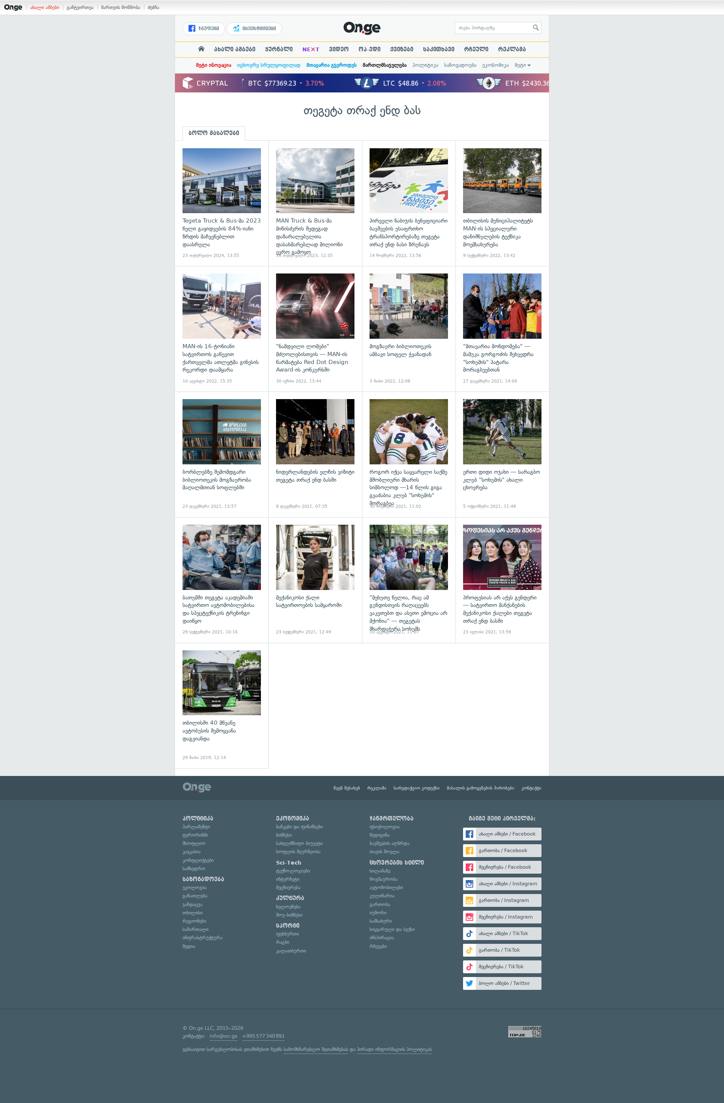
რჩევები (378, 946)
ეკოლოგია (195, 887)
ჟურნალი (279, 49)
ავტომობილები (386, 887)
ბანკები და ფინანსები (299, 827)
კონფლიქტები (198, 860)
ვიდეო (339, 49)
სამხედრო (194, 868)
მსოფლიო (194, 843)
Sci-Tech (288, 863)
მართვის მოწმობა (120, 7)
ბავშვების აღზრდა (390, 843)
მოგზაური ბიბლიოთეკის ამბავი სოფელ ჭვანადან (409, 329)
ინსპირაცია (382, 937)
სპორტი (287, 926)
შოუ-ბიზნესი (289, 915)
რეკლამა (512, 49)
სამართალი (196, 929)
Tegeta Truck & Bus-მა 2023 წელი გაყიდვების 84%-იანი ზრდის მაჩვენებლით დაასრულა (221, 203)
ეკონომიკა (495, 65)
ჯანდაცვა (192, 904)
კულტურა (290, 898)
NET (310, 49)
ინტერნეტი (287, 879)
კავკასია (192, 851)
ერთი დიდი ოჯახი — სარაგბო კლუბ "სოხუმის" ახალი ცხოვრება (502, 454)
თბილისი (192, 913)
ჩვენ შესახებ (347, 788)
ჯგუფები (208, 28)
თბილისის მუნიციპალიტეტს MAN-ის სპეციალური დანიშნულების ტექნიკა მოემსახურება (502, 203)
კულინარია (382, 896)
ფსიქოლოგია (385, 827)
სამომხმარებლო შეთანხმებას (316, 1049)
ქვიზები (401, 49)
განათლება (195, 896)
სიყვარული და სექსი (392, 929)
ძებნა (153, 7)
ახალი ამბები (44, 7)
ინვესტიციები (258, 28)
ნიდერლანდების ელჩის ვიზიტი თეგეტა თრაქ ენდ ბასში (315, 454)
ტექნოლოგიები (293, 871)
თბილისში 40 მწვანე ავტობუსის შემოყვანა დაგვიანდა (221, 705)
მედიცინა (380, 835)
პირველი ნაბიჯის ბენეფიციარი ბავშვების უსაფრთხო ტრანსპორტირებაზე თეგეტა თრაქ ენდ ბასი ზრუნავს (409, 203)
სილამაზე (380, 871)
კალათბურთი (291, 951)
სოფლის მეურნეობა (298, 851)
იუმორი (378, 913)
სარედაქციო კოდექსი (417, 788)
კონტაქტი (531, 788)
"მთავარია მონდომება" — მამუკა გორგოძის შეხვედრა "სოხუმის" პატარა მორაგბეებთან (502, 329)
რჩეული (476, 49)
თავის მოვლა (384, 851)
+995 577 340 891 (263, 1036)
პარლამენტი (196, 827)
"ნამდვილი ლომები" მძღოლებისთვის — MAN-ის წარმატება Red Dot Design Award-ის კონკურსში (315, 329)
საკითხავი (438, 49)
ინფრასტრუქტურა (202, 937)
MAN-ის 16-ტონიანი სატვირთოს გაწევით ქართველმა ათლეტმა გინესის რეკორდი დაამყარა (221, 329)
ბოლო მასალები (214, 133)
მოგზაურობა (383, 879)
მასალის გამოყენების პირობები (480, 788)
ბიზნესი (284, 835)
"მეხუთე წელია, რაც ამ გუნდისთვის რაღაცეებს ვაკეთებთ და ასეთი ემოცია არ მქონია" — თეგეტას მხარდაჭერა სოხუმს (409, 580)
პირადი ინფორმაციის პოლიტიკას (394, 1049)
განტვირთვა (80, 7)
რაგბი (282, 942)
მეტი (520, 65)
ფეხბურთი (287, 934)
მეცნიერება (288, 887)
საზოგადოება (460, 65)
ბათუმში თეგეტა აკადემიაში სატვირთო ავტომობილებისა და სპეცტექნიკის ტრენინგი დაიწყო (221, 580)
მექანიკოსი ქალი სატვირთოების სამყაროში (315, 580)
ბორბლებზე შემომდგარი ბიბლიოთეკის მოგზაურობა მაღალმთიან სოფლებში (221, 454)
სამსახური (381, 921)
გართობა (380, 904)
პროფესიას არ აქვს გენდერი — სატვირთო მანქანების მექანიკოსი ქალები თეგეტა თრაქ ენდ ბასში (502, 580)
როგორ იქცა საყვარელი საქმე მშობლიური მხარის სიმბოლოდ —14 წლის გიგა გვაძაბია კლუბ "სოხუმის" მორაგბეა (409, 454)
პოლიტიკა (425, 65)
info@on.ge (224, 1036)
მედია (189, 946)
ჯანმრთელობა (392, 819)
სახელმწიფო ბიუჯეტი (299, 843)
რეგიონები (194, 921)
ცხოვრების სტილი (397, 863)
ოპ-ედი (369, 49)
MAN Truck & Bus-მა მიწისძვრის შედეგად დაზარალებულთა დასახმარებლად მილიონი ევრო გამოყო (315, 203)
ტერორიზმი (195, 835)
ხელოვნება (288, 906)
